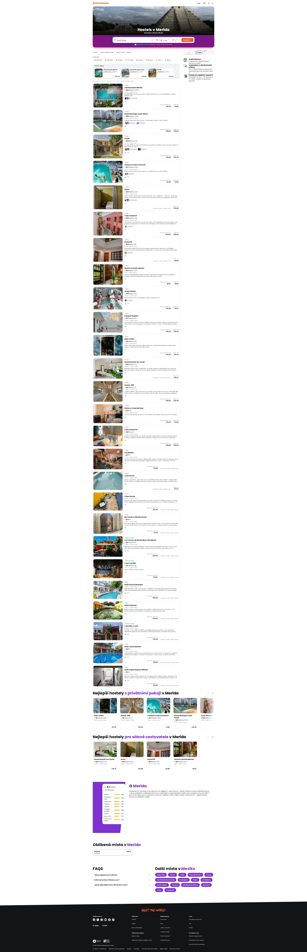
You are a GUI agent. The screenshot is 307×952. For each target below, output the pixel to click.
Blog (161, 923)
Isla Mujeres (207, 880)
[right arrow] (212, 693)
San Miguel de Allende (190, 885)
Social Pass (163, 919)
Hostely (134, 919)
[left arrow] (208, 693)
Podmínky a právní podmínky (116, 948)
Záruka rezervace (165, 927)
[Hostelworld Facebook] (94, 919)
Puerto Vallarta (162, 885)
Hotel (126, 582)
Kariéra (191, 927)
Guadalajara (184, 880)
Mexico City (161, 875)
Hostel (126, 85)
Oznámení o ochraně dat (99, 948)
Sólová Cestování (165, 936)
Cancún (172, 875)
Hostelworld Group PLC (195, 919)
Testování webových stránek (149, 948)
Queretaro (206, 885)
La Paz (159, 890)
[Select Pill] (208, 3)
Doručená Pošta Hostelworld (197, 944)
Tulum (182, 875)
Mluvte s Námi (136, 936)
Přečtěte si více (129, 81)
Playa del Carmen (195, 875)
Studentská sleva (165, 940)
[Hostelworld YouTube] (105, 919)
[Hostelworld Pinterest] (109, 919)
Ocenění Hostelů (164, 932)
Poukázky (136, 948)
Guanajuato (170, 890)
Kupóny (129, 948)
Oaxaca (208, 875)
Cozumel (175, 885)
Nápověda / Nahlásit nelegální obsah (142, 940)
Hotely (134, 923)
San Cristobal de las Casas (165, 880)
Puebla (195, 880)
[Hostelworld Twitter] (98, 919)
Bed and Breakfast (137, 927)
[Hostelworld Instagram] (101, 919)
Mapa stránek (163, 948)
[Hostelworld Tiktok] (113, 919)
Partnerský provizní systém (196, 940)
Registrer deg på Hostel (195, 936)
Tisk (190, 923)
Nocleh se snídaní (129, 537)
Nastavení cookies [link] (175, 948)
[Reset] (152, 40)
